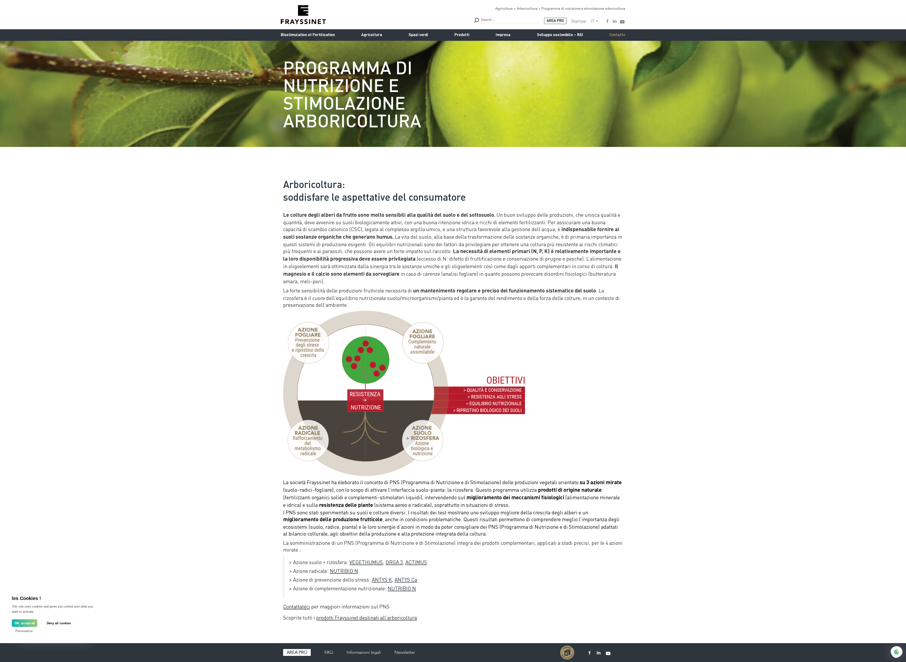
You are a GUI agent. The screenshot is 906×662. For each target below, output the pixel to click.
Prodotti (461, 35)
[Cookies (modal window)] (896, 652)
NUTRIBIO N (344, 570)
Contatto (617, 35)
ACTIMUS (416, 562)
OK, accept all (25, 623)
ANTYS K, (382, 579)
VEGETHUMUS (366, 562)
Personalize (24, 631)
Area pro (297, 652)
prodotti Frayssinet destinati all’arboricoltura (366, 617)
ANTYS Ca (405, 579)
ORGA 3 (394, 562)
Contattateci (296, 606)
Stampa (578, 21)
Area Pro (555, 21)
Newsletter (404, 652)
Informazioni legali (364, 652)
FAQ (328, 652)
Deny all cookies (59, 623)
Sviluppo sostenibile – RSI (560, 35)
